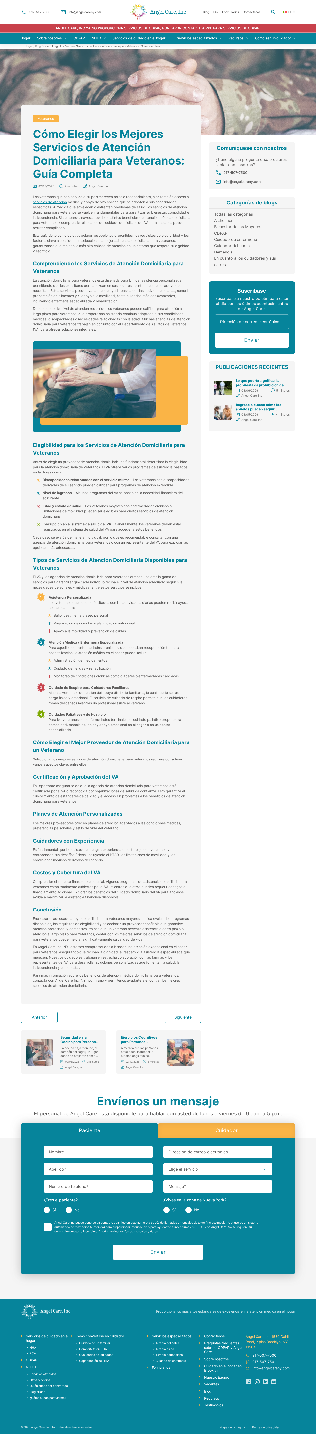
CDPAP (79, 38)
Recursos (236, 38)
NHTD (96, 38)
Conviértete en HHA (93, 1349)
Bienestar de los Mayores (237, 226)
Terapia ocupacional (170, 1355)
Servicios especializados (197, 38)
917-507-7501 (264, 1362)
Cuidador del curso (232, 245)
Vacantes (211, 1384)
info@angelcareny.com (85, 12)
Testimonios (213, 1405)
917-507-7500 (39, 12)
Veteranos (46, 119)
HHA (33, 1347)
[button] (217, 1169)
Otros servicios (40, 1380)
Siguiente (183, 1017)
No (77, 1209)
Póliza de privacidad (266, 1427)
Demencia (223, 252)
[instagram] (257, 1382)
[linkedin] (265, 1382)
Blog (206, 12)
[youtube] (274, 1382)
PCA (33, 1353)
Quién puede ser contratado (49, 1386)
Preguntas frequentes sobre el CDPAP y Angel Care (223, 1347)
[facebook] (249, 1382)
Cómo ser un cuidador (273, 38)
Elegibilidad (37, 1392)
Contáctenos (251, 12)
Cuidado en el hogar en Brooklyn (223, 1368)
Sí (54, 1209)
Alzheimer (223, 220)
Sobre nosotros (49, 38)
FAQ (215, 12)
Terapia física (165, 1349)
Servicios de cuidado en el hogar (138, 38)
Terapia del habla (167, 1343)
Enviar (251, 340)
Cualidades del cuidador (96, 1355)
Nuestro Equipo (216, 1377)
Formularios (230, 12)
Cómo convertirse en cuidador (100, 1336)
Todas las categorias (233, 214)
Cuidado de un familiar (94, 1343)
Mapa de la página (232, 1427)
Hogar (25, 38)
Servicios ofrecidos (43, 1374)
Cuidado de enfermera (171, 1361)
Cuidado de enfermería (235, 239)
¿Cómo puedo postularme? (48, 1398)
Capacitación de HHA (94, 1361)
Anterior (39, 1017)
